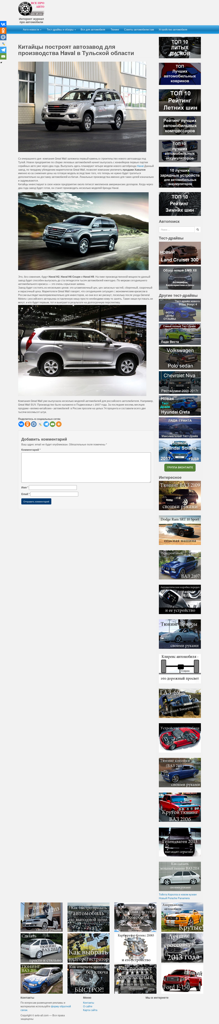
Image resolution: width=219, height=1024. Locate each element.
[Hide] (1, 62)
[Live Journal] (40, 424)
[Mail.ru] (34, 424)
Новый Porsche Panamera (174, 898)
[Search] (197, 229)
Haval (140, 166)
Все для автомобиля (93, 29)
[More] (59, 424)
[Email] (52, 424)
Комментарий (31, 449)
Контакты (88, 1002)
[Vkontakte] (21, 424)
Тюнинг (114, 29)
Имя (24, 487)
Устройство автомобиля (173, 29)
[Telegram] (46, 424)
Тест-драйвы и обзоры (60, 29)
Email (25, 494)
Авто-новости (31, 29)
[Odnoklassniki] (27, 424)
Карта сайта (90, 1010)
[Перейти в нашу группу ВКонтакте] (180, 467)
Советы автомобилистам (139, 29)
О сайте (87, 1006)
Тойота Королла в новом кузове (178, 894)
